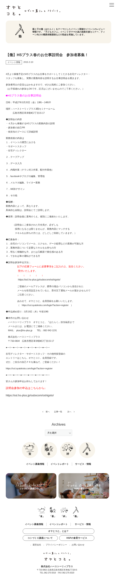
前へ (48, 412)
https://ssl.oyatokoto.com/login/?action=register (45, 305)
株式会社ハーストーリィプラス (57, 566)
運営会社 (37, 544)
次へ (69, 412)
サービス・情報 (83, 464)
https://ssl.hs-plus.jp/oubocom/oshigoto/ (39, 279)
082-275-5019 (50, 573)
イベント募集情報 (35, 464)
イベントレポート (60, 464)
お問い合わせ (78, 544)
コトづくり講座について (40, 538)
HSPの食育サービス (76, 538)
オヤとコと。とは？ (58, 531)
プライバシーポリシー (56, 544)
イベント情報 (13, 62)
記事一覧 (58, 412)
